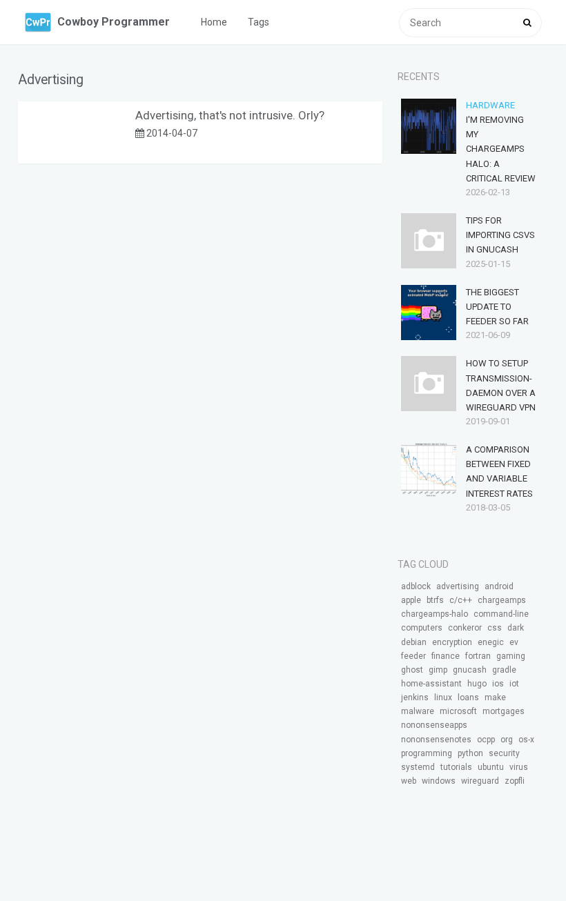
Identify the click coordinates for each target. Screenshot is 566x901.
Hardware (490, 105)
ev (513, 642)
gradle (504, 670)
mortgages (503, 711)
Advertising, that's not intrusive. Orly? (229, 115)
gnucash (470, 670)
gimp (438, 670)
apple (411, 600)
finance (445, 656)
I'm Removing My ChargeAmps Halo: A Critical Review (501, 149)
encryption (452, 642)
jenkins (415, 697)
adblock (416, 586)
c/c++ (460, 600)
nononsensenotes (436, 739)
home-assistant (431, 684)
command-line (501, 614)
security (504, 753)
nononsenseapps (434, 725)
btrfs (435, 600)
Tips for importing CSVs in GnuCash (500, 235)
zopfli (515, 781)
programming (426, 753)
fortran (478, 656)
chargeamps (502, 600)
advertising (457, 586)
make (495, 697)
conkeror (465, 628)
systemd (418, 767)
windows (439, 781)
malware (417, 711)
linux (443, 697)
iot (514, 684)
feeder (413, 656)
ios (498, 684)
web (408, 781)
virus (518, 767)
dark (515, 628)
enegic (491, 642)
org (506, 739)
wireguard (480, 781)
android (499, 586)
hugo (477, 684)
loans (468, 697)
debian (414, 642)
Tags (258, 22)
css (494, 628)
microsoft (458, 711)
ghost (412, 670)
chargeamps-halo (434, 614)
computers (421, 628)
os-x (526, 739)
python (470, 753)
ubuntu (491, 767)
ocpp (486, 739)
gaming (510, 656)
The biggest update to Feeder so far (497, 306)
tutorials (456, 767)
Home (214, 22)
